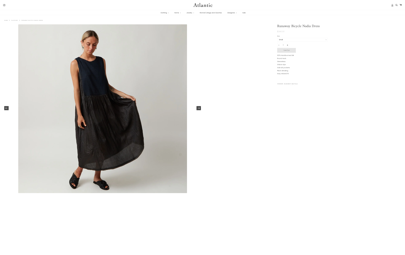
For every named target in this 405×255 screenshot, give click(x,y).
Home (176, 13)
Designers (231, 13)
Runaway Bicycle (291, 84)
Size (278, 36)
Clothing (164, 13)
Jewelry (189, 13)
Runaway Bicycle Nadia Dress (32, 20)
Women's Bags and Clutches (211, 13)
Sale (244, 13)
